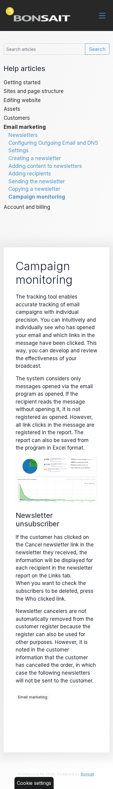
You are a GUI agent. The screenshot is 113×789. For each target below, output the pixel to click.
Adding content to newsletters (45, 166)
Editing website (22, 100)
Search (97, 49)
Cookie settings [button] (34, 783)
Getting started (22, 82)
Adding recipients (29, 173)
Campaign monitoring (36, 196)
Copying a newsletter (34, 189)
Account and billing (27, 207)
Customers (17, 118)
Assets (12, 109)
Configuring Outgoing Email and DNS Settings (53, 147)
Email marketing (25, 127)
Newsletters (23, 135)
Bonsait (87, 774)
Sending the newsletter (36, 181)
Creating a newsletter (34, 158)
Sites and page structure (34, 91)
